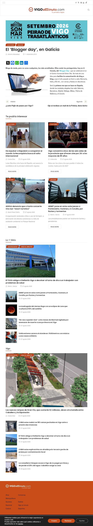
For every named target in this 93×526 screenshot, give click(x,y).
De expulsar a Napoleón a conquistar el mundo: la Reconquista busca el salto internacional (24, 153)
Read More (12, 171)
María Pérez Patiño (14, 212)
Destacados (12, 247)
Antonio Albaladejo (14, 54)
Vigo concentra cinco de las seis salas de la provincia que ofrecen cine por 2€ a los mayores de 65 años (67, 153)
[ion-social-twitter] (78, 3)
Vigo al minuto (26, 247)
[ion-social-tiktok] (86, 2)
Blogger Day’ (65, 71)
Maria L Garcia (54, 215)
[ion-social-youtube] (83, 3)
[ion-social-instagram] (81, 3)
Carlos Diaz (11, 159)
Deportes (21, 508)
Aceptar (54, 521)
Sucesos (9, 502)
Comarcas (22, 495)
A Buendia (53, 159)
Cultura (10, 45)
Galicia (20, 45)
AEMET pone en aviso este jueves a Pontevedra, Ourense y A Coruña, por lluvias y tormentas (65, 209)
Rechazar (68, 521)
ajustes (20, 524)
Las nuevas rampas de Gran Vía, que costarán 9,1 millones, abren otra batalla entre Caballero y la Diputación (44, 411)
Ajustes (82, 521)
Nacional (9, 505)
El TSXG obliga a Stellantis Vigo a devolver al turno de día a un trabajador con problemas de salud (42, 281)
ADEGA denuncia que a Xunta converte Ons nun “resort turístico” (24, 207)
